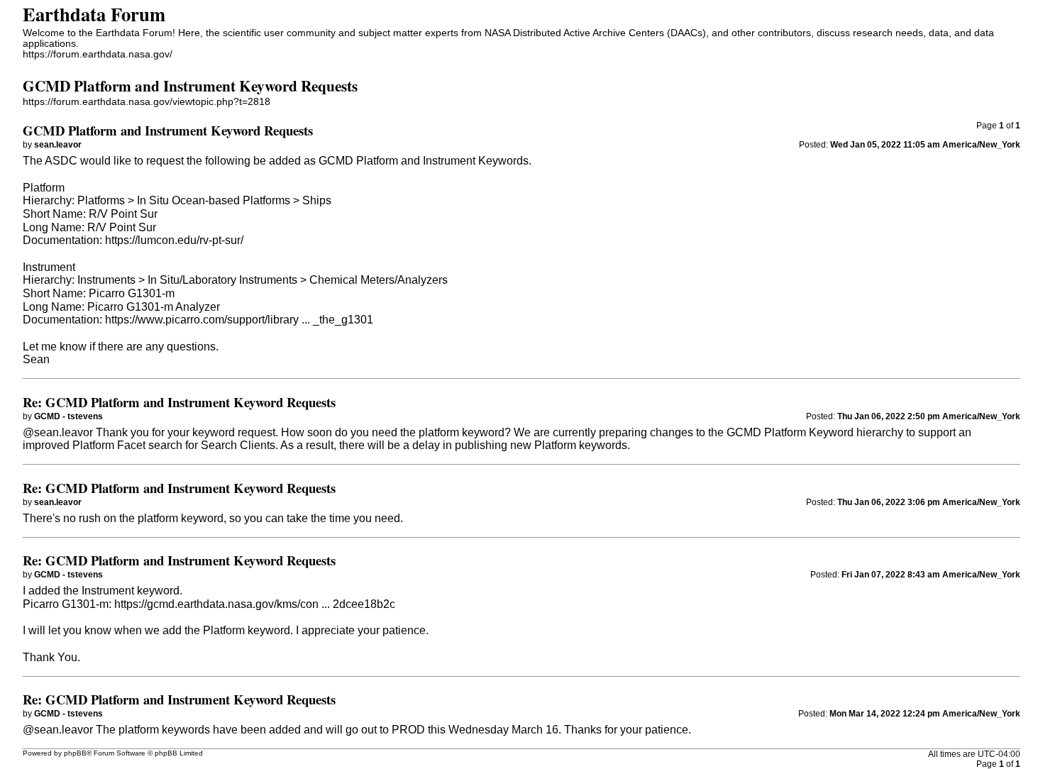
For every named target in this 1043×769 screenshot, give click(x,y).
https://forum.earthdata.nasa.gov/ (97, 54)
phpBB (75, 753)
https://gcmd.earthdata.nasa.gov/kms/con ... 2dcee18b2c (254, 604)
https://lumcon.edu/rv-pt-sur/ (174, 240)
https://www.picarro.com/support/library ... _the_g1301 (239, 320)
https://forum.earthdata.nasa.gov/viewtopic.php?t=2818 (146, 101)
